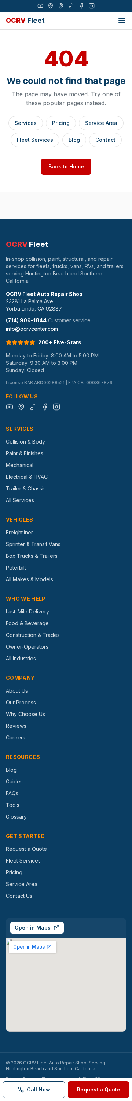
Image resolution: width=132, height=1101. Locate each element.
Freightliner (19, 532)
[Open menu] (121, 20)
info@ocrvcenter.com (32, 329)
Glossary (16, 816)
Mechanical (19, 465)
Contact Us (19, 896)
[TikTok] (71, 6)
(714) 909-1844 (26, 320)
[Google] (51, 6)
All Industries (21, 658)
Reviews (16, 726)
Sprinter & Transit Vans (33, 544)
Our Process (21, 702)
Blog (74, 140)
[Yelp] (61, 6)
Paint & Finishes (24, 453)
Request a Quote (26, 849)
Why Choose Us (25, 714)
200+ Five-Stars (59, 342)
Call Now (38, 1089)
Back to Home (66, 166)
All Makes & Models (29, 579)
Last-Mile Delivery (27, 611)
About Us (17, 690)
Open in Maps (33, 927)
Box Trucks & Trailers (32, 556)
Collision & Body (25, 441)
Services (26, 123)
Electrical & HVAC (27, 477)
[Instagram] (92, 6)
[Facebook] (81, 6)
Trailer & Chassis (26, 488)
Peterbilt (16, 567)
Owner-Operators (27, 647)
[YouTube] (40, 6)
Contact (105, 140)
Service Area (101, 123)
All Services (20, 500)
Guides (14, 781)
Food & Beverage (27, 623)
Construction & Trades (33, 635)
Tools (12, 805)
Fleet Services (35, 140)
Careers (15, 737)
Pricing (61, 123)
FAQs (12, 793)
